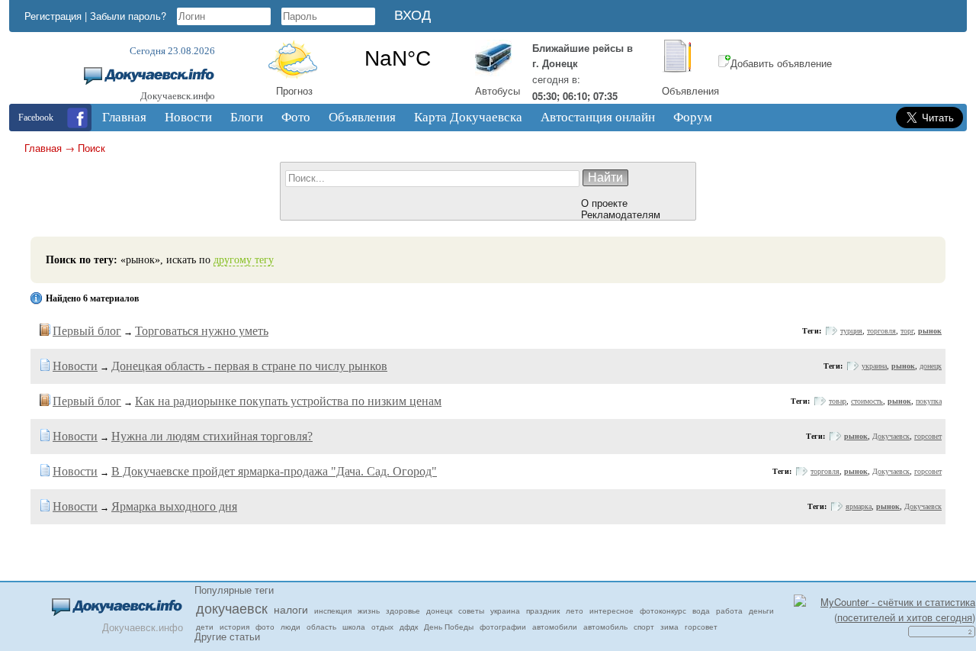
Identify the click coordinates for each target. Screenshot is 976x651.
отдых (382, 626)
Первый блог (87, 330)
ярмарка (859, 506)
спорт (644, 626)
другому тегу (244, 260)
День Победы (449, 626)
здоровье (403, 610)
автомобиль (605, 626)
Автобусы (497, 90)
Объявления (690, 90)
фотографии (503, 626)
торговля (881, 331)
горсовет (928, 436)
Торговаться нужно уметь (201, 330)
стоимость (867, 401)
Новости (75, 365)
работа (729, 610)
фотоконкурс (663, 610)
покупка (929, 401)
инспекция (333, 610)
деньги (761, 610)
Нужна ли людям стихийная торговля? (212, 436)
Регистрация (53, 15)
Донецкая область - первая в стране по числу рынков (249, 365)
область (321, 626)
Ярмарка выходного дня (174, 506)
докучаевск (232, 607)
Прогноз (294, 90)
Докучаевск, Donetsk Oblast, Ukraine (397, 59)
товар (837, 401)
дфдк (409, 626)
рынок (930, 331)
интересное (611, 610)
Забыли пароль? (128, 15)
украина (874, 366)
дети (205, 626)
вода (701, 610)
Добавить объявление (781, 63)
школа (353, 626)
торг (907, 331)
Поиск (91, 147)
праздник (543, 610)
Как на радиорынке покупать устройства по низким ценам (288, 401)
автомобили (554, 626)
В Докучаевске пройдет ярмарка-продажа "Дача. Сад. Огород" (274, 471)
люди (290, 626)
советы (471, 610)
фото (264, 626)
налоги (291, 609)
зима (669, 626)
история (234, 626)
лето (574, 610)
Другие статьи (227, 636)
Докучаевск (891, 436)
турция (851, 331)
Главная (43, 147)
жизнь (369, 610)
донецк (931, 366)
